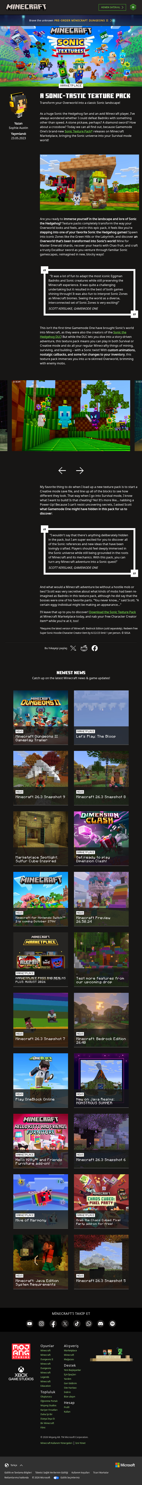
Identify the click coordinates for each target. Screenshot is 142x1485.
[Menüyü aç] (133, 7)
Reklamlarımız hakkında (16, 1477)
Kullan (67, 1411)
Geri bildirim (70, 1383)
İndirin (67, 1392)
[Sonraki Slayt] (80, 470)
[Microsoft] (125, 1465)
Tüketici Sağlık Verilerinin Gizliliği (51, 1472)
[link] (29, 1323)
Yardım (67, 1378)
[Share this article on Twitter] (73, 648)
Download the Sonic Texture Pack (112, 612)
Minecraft (45, 1350)
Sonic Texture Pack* (79, 131)
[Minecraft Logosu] (26, 7)
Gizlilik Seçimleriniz (70, 1477)
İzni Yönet (80, 1443)
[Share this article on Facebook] (95, 648)
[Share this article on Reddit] (84, 648)
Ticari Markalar (101, 1472)
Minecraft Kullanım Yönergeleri (56, 1443)
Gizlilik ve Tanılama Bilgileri (18, 1472)
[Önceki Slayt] (62, 470)
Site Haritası (70, 1387)
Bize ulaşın (69, 1396)
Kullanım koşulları (81, 1472)
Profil (66, 1407)
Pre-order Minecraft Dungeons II (81, 20)
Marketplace (70, 1350)
